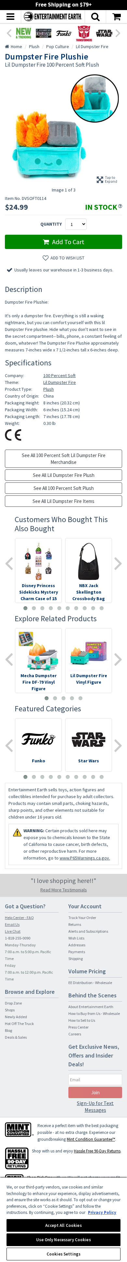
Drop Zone (13, 1003)
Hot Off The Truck (19, 1023)
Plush (48, 389)
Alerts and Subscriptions (88, 931)
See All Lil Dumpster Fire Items (63, 501)
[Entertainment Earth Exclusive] (43, 33)
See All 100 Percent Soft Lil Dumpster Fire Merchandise (64, 458)
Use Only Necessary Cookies (63, 1239)
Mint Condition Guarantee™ (91, 1139)
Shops (10, 1009)
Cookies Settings (63, 1254)
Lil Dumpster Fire (59, 382)
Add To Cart (67, 242)
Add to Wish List (67, 258)
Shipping (75, 958)
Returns (74, 924)
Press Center (78, 1027)
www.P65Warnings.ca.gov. (85, 858)
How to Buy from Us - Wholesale (94, 1013)
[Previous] (9, 32)
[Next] (118, 32)
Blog (8, 1030)
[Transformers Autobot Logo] (84, 33)
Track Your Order (82, 917)
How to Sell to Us (81, 1020)
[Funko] (63, 33)
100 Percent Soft (59, 375)
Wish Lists (76, 938)
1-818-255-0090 (17, 938)
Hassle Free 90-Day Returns (97, 1151)
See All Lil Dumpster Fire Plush (63, 475)
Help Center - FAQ (19, 917)
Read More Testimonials (63, 890)
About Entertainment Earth (90, 1006)
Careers (74, 1034)
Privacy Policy (102, 1212)
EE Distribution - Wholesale (90, 982)
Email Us (12, 924)
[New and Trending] (23, 33)
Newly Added (16, 1016)
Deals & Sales (16, 1037)
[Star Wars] (104, 33)
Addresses (76, 944)
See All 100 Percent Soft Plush (64, 488)
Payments (76, 951)
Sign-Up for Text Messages (95, 1106)
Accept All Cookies (63, 1225)
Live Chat (13, 931)
